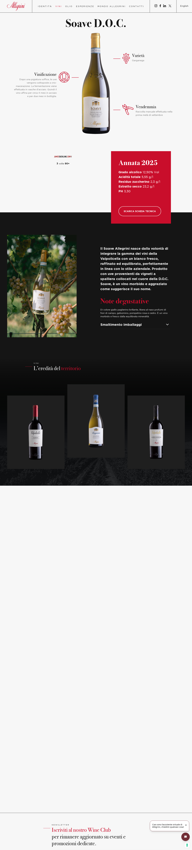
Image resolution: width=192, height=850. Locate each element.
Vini (58, 6)
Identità (45, 6)
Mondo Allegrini (112, 6)
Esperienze (85, 6)
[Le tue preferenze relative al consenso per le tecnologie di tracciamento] (187, 845)
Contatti (136, 6)
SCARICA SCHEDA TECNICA (140, 211)
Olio (69, 6)
